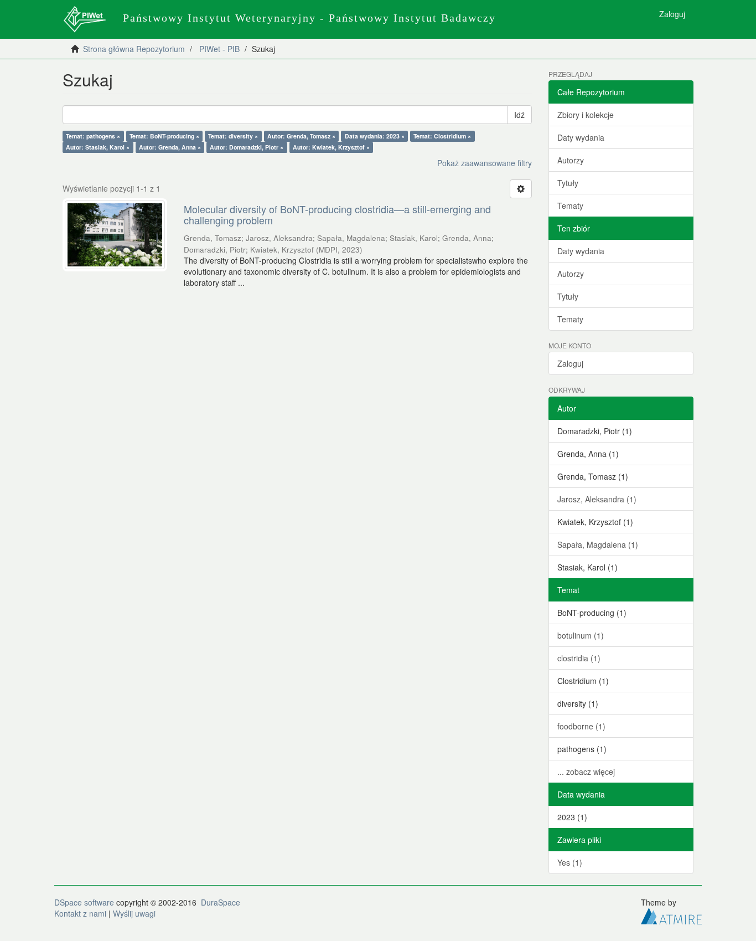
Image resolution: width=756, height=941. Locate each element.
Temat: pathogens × (93, 136)
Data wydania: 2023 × (375, 136)
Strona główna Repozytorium (134, 48)
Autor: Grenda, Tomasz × (301, 136)
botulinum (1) (580, 635)
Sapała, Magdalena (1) (597, 544)
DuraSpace (220, 902)
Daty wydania (580, 137)
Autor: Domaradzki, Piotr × (246, 147)
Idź (519, 114)
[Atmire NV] (671, 914)
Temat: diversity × (233, 136)
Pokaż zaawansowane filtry (484, 162)
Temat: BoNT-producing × (164, 136)
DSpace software (84, 902)
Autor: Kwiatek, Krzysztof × (331, 147)
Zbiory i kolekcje (585, 114)
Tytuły (567, 182)
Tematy (570, 205)
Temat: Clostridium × (442, 136)
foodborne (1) (581, 726)
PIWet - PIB (219, 48)
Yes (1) (569, 862)
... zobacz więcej (586, 771)
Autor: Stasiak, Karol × (98, 147)
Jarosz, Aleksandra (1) (596, 499)
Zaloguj (570, 363)
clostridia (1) (578, 658)
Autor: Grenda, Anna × (170, 147)
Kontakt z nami (80, 913)
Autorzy (570, 160)
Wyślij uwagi (134, 913)
